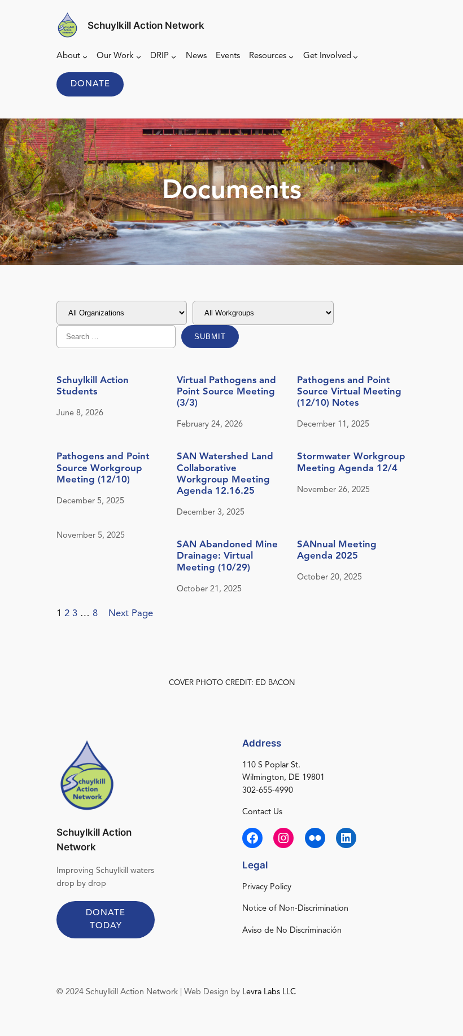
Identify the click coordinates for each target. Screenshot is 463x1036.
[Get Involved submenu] (355, 56)
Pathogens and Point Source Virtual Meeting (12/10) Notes (349, 392)
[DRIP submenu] (173, 56)
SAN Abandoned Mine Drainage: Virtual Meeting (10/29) (227, 556)
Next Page (130, 613)
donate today (105, 919)
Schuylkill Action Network (146, 25)
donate (90, 84)
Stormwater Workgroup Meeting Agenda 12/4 (351, 462)
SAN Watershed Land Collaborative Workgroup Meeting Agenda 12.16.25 (225, 474)
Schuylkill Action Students (92, 386)
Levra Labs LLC (269, 992)
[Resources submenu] (291, 56)
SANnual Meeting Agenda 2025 (337, 550)
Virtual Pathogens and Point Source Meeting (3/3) (226, 392)
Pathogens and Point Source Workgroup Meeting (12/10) (103, 468)
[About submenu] (85, 56)
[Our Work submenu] (138, 56)
